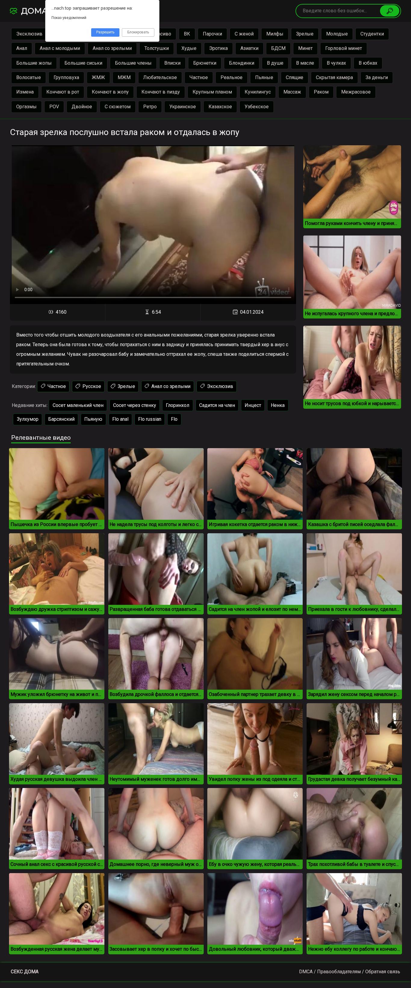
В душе (275, 63)
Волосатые (28, 77)
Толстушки (156, 48)
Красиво (161, 34)
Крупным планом (212, 92)
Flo (174, 419)
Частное (199, 77)
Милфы (274, 34)
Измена (25, 92)
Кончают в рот (62, 92)
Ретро (150, 106)
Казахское (220, 106)
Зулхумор (28, 419)
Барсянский (61, 419)
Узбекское (257, 106)
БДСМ (278, 48)
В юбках (368, 63)
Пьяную (93, 419)
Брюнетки (204, 63)
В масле (305, 63)
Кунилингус (258, 92)
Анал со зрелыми (112, 48)
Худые (188, 48)
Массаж (292, 92)
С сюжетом (118, 106)
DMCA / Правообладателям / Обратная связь (349, 971)
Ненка (278, 405)
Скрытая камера (334, 77)
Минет (305, 48)
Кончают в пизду (160, 92)
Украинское (182, 106)
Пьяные (264, 77)
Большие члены (133, 63)
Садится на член (217, 405)
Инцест (253, 405)
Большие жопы (34, 63)
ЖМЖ (98, 77)
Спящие (294, 77)
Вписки (172, 63)
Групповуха (66, 77)
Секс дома (25, 971)
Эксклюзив (29, 34)
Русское (91, 386)
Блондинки (241, 63)
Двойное (82, 106)
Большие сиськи (83, 63)
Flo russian (149, 419)
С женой (244, 34)
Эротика (218, 48)
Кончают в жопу (110, 92)
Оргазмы (26, 106)
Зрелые (305, 34)
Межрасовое (356, 92)
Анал (21, 48)
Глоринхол (177, 405)
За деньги (377, 77)
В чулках (336, 63)
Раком (321, 92)
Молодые (337, 34)
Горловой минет (343, 48)
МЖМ (124, 77)
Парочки (212, 34)
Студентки (372, 34)
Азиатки (249, 48)
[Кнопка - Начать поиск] (389, 11)
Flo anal (120, 419)
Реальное (232, 77)
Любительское (160, 77)
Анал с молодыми (60, 48)
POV (54, 106)
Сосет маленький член (78, 405)
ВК (187, 34)
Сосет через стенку (134, 405)
